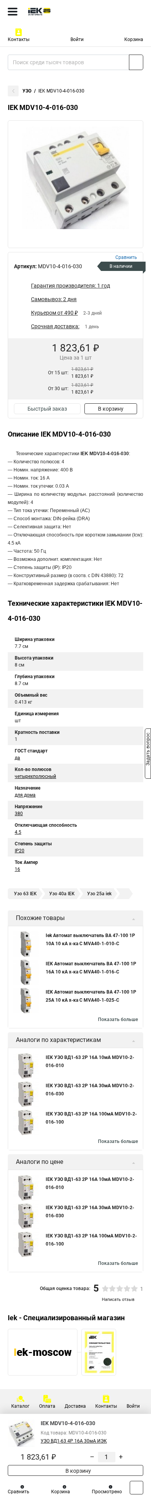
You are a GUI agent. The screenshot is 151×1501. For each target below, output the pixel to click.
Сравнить (18, 1491)
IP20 (19, 850)
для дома (25, 795)
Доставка (75, 1406)
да (17, 758)
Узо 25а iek (99, 893)
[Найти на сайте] (136, 62)
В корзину (111, 409)
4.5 (18, 832)
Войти (77, 39)
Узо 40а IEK (62, 893)
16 (17, 869)
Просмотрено (107, 1491)
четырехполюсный (35, 776)
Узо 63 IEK (25, 893)
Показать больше (118, 1019)
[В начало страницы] (136, 1487)
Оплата (47, 1406)
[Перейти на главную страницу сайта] (58, 11)
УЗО (26, 91)
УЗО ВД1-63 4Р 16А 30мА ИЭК (74, 1441)
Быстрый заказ (47, 409)
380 (19, 813)
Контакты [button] (18, 39)
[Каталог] (12, 11)
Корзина (133, 39)
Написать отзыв (118, 1299)
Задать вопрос (148, 750)
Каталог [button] (20, 1406)
